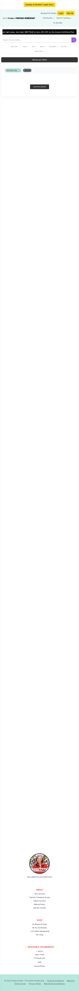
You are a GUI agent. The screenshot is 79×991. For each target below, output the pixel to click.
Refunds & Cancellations (54, 984)
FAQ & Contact (39, 901)
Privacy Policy (35, 984)
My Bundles (57, 23)
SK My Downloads (39, 928)
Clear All (27, 70)
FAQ (39, 962)
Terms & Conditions (55, 981)
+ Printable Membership (39, 931)
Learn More (39, 955)
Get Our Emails (39, 908)
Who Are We (39, 894)
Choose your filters (39, 60)
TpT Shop (39, 935)
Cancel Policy (39, 966)
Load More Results (39, 87)
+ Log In (39, 951)
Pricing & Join (39, 958)
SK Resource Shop (39, 924)
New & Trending (63, 18)
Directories (47, 18)
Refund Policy (39, 904)
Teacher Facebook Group (39, 897)
